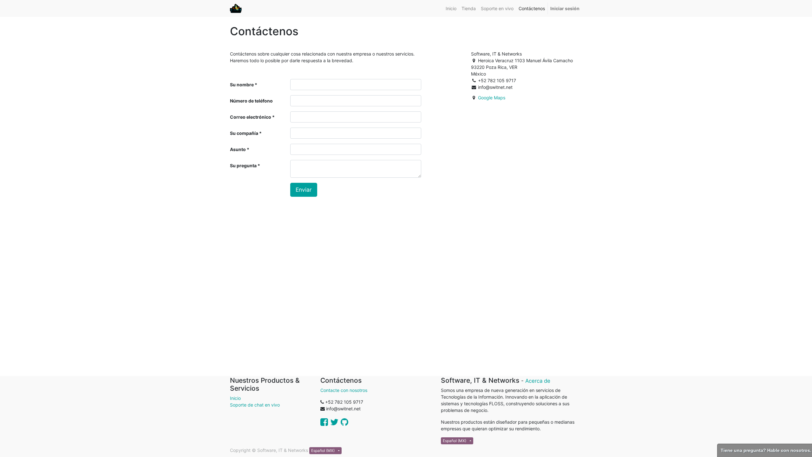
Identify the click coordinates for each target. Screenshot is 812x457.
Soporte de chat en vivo (255, 404)
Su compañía (244, 133)
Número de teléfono (251, 100)
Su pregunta (243, 165)
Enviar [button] (304, 189)
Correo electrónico (250, 117)
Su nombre (242, 84)
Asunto (238, 149)
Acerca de (537, 381)
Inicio (235, 398)
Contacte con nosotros (343, 390)
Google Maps (491, 97)
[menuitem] (451, 8)
